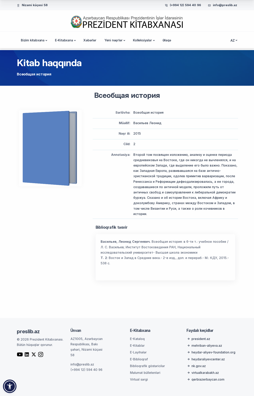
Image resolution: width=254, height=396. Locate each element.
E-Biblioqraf (139, 359)
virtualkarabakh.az (205, 373)
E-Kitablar (137, 345)
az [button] (232, 40)
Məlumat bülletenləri (145, 373)
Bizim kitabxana (32, 40)
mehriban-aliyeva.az (206, 345)
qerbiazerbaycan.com (207, 379)
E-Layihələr (138, 352)
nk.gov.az (198, 366)
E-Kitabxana (64, 40)
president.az (200, 339)
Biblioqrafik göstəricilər (147, 366)
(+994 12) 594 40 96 (185, 5)
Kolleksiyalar (142, 40)
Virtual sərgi (139, 379)
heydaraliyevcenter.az (208, 359)
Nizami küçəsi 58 (35, 5)
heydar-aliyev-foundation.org (213, 352)
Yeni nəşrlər (113, 40)
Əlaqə (167, 40)
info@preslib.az (225, 5)
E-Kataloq (137, 339)
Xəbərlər (89, 40)
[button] (9, 386)
